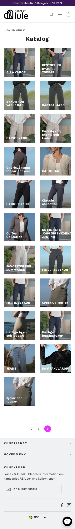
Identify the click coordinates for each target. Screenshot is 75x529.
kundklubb (14, 467)
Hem (6, 30)
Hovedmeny (15, 454)
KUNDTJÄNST (15, 443)
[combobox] (37, 517)
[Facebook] (62, 505)
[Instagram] (69, 505)
